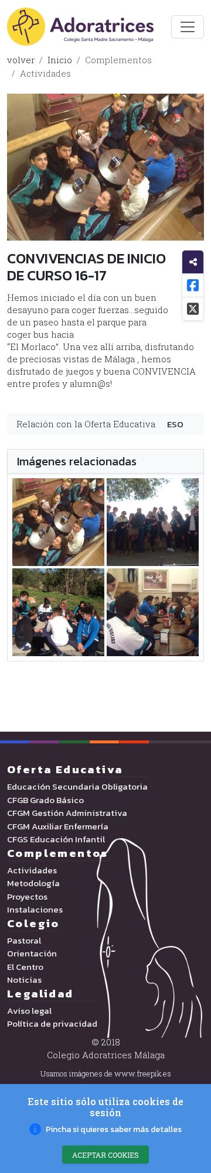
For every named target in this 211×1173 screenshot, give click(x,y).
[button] (105, 1129)
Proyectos (27, 896)
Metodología (33, 883)
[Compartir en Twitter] (193, 309)
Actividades (45, 73)
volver (21, 60)
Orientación (32, 953)
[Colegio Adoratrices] (80, 27)
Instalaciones (35, 909)
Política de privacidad (52, 1023)
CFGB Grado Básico (45, 800)
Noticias (24, 979)
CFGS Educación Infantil (56, 839)
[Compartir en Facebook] (193, 285)
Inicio (59, 60)
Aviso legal (29, 1010)
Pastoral (24, 940)
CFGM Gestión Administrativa (67, 813)
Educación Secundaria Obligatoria (77, 786)
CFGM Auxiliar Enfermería (57, 826)
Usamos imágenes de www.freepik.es (105, 1073)
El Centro (25, 967)
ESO (175, 424)
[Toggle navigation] (187, 27)
